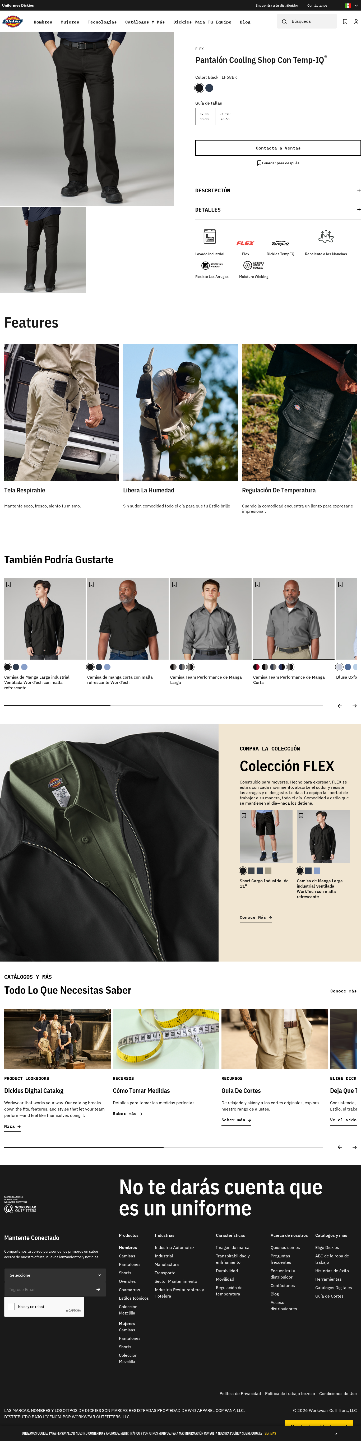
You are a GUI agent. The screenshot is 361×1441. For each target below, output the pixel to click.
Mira (10, 1126)
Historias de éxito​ (332, 1270)
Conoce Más (254, 917)
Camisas (127, 1255)
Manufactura (167, 1264)
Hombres (43, 22)
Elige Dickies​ (327, 1247)
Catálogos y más (145, 22)
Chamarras (129, 1289)
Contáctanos (283, 1285)
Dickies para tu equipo (202, 22)
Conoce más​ (343, 991)
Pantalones (130, 1264)
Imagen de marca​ (232, 1247)
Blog (245, 22)
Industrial (164, 1255)
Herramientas (328, 1279)
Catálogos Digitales (333, 1287)
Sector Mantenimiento (176, 1281)
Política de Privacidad (240, 1393)
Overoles (127, 1281)
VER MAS (270, 1433)
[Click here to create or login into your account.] (356, 21)
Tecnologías (102, 22)
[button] (278, 190)
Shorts (125, 1272)
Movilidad (225, 1279)
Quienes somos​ (285, 1247)
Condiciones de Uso (338, 1393)
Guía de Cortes (329, 1296)
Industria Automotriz (174, 1247)
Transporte (165, 1272)
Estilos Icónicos (134, 1298)
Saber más (126, 1113)
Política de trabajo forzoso (290, 1393)
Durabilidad (227, 1270)
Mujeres (70, 22)
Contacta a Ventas (278, 147)
